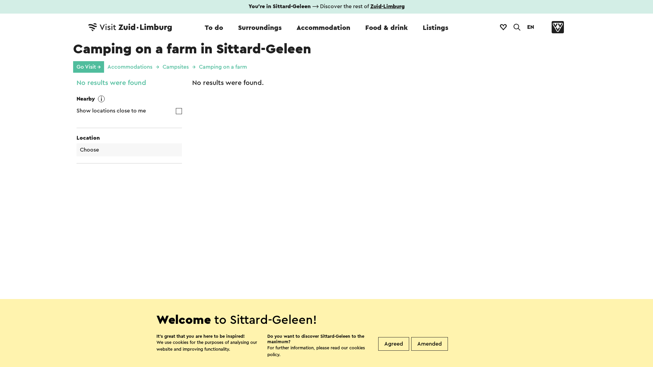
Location (88, 138)
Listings (435, 27)
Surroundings (260, 27)
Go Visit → (89, 67)
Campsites (176, 67)
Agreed (393, 344)
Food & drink (386, 27)
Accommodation (323, 27)
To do (214, 27)
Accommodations (129, 67)
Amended (429, 344)
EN (530, 27)
